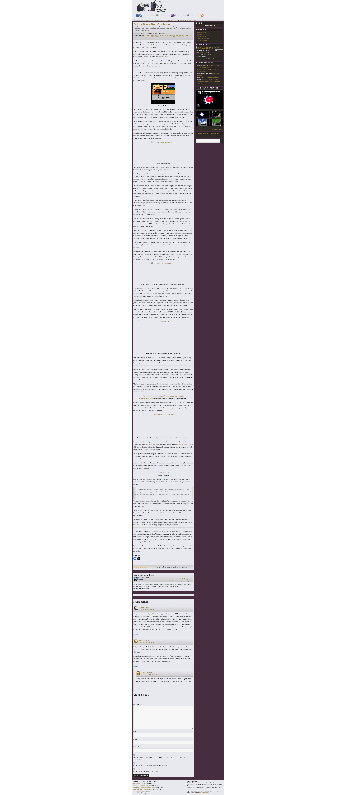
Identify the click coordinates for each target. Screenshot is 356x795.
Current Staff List (201, 36)
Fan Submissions (172, 20)
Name (136, 731)
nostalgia (178, 35)
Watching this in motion (146, 398)
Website (136, 747)
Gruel (198, 69)
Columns (147, 20)
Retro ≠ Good (185, 35)
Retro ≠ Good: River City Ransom (153, 24)
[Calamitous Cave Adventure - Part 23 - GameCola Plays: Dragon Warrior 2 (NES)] (202, 122)
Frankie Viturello (144, 607)
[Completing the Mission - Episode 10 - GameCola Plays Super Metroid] (202, 114)
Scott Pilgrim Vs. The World (177, 36)
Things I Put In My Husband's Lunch (142, 789)
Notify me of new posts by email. (146, 771)
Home (134, 20)
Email (136, 739)
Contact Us (200, 34)
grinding (164, 35)
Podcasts (182, 20)
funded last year (153, 444)
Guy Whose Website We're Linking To (143, 787)
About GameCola (201, 32)
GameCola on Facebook (207, 133)
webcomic (155, 54)
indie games (170, 35)
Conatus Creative (182, 444)
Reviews (141, 20)
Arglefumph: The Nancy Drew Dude (142, 785)
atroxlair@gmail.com (187, 579)
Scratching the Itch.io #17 (215, 77)
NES (174, 35)
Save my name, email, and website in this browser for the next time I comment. (159, 758)
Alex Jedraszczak (204, 792)
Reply (136, 634)
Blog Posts (163, 20)
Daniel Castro (145, 33)
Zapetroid (135, 793)
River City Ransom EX (147, 36)
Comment (137, 704)
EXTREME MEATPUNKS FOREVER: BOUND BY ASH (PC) (207, 47)
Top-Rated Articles (202, 40)
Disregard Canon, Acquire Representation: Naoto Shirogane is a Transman (209, 81)
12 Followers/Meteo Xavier (140, 783)
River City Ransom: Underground (161, 36)
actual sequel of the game (163, 442)
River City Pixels (137, 791)
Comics (189, 20)
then (166, 57)
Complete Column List (203, 38)
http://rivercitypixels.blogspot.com (184, 581)
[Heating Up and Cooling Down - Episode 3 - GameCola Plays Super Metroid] (216, 114)
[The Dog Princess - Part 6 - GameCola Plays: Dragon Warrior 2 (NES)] (216, 122)
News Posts (155, 20)
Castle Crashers (150, 35)
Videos (194, 20)
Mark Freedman (144, 640)
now (160, 57)
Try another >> (219, 59)
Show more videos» (217, 129)
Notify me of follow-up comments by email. (150, 765)
